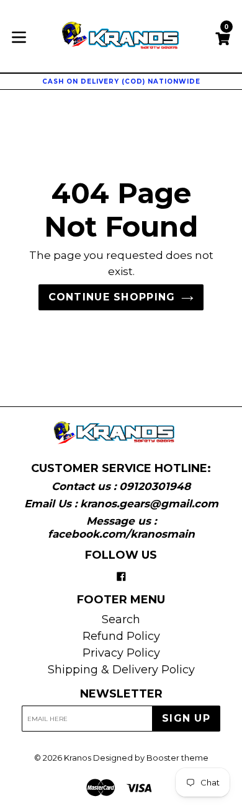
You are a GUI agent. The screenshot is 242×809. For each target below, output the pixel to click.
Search (121, 619)
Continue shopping (112, 297)
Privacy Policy (121, 653)
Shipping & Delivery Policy (121, 669)
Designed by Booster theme (150, 758)
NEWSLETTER (121, 694)
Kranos (77, 758)
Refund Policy (121, 636)
